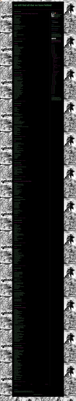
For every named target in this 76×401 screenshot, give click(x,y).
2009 (53, 51)
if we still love (17, 105)
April (54, 80)
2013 (53, 46)
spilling (16, 43)
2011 (53, 49)
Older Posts (46, 384)
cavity (15, 270)
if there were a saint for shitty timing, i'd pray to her (26, 13)
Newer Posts (16, 384)
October (54, 56)
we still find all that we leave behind (32, 5)
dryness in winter (18, 222)
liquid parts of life (18, 75)
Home (31, 384)
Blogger (41, 394)
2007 (53, 85)
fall (15, 141)
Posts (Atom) (19, 385)
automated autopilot (18, 347)
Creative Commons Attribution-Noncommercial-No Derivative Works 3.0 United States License (56, 41)
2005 (53, 88)
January (54, 84)
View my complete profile (54, 18)
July (53, 76)
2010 (53, 50)
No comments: (24, 38)
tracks (15, 247)
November (54, 55)
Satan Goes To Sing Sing (54, 30)
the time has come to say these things (22, 181)
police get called (18, 165)
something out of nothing (20, 307)
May (53, 79)
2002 (53, 92)
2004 (53, 89)
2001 (53, 93)
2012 (53, 47)
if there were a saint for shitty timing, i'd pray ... (56, 58)
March (54, 81)
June (53, 77)
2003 (53, 90)
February (54, 82)
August (54, 75)
